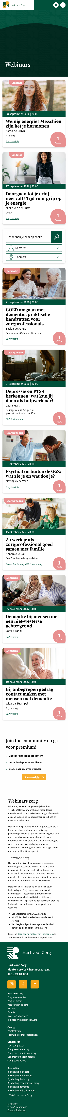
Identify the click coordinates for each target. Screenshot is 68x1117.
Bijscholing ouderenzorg (19, 1075)
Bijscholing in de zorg (18, 1072)
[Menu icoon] (63, 5)
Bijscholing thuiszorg (18, 1079)
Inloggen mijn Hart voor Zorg (22, 1020)
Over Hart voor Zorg (17, 1016)
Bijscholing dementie (18, 1087)
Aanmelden (32, 777)
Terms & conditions (17, 1107)
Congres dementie (16, 1060)
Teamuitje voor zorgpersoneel (22, 1035)
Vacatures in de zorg (17, 1005)
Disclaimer (12, 1104)
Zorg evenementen (16, 997)
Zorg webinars (14, 1001)
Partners (11, 1008)
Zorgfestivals (14, 1031)
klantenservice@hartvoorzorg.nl (28, 970)
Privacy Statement (16, 1110)
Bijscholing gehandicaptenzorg (23, 1083)
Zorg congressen (15, 1045)
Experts (11, 1012)
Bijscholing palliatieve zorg (21, 1090)
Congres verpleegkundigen (21, 1057)
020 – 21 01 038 (17, 974)
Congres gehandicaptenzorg (21, 1053)
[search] (56, 237)
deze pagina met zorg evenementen (35, 934)
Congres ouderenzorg (18, 1049)
